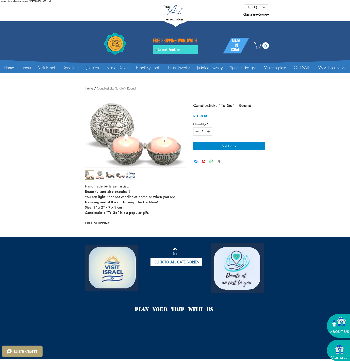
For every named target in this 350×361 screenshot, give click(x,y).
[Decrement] (196, 131)
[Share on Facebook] (195, 161)
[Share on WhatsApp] (211, 161)
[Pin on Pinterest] (203, 161)
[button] (256, 7)
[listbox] (256, 7)
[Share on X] (219, 161)
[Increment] (208, 131)
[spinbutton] (202, 131)
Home (89, 88)
